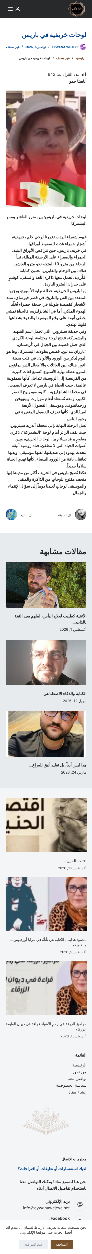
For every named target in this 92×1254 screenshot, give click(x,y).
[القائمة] (10, 9)
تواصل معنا (76, 1078)
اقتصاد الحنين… (75, 861)
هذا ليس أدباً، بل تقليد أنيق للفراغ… (57, 764)
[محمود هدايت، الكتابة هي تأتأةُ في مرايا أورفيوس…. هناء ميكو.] (46, 904)
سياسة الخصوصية (71, 1085)
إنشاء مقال (76, 1092)
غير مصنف (12, 47)
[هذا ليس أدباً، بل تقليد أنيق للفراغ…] (46, 734)
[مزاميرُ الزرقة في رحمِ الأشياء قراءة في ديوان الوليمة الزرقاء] (46, 988)
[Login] (17, 9)
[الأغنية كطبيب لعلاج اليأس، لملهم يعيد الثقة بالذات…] (46, 584)
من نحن (79, 1071)
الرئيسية (79, 1064)
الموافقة (62, 1244)
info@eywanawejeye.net (46, 1207)
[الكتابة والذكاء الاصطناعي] (46, 662)
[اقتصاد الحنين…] (46, 825)
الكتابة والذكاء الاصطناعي (64, 693)
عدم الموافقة (33, 1244)
